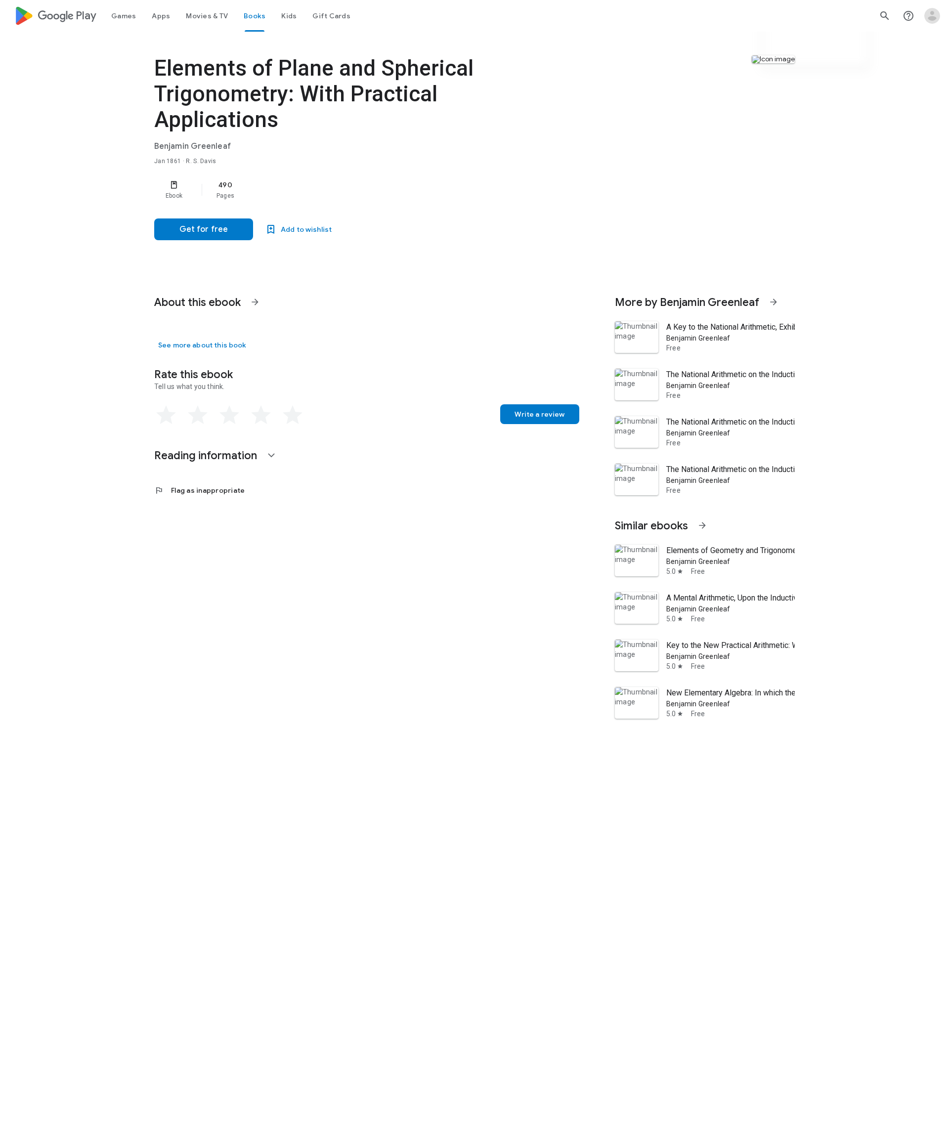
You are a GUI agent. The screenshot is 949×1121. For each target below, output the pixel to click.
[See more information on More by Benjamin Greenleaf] (773, 302)
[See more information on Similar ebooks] (702, 525)
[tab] (123, 16)
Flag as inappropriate (199, 490)
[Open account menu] (932, 16)
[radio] (166, 415)
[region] (352, 190)
